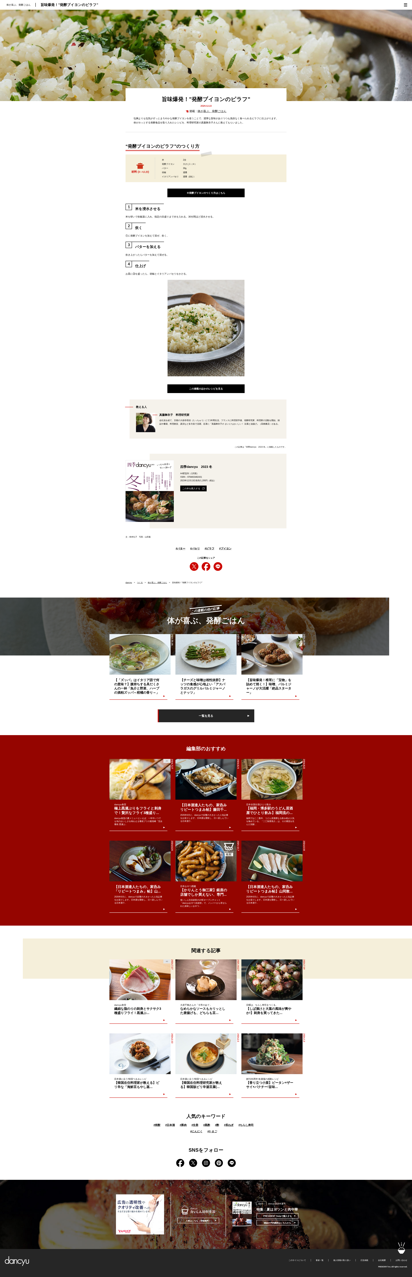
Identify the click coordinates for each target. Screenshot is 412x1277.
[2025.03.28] (140, 654)
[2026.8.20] (140, 861)
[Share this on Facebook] (206, 566)
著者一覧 (319, 1260)
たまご (212, 1131)
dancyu (129, 582)
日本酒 (170, 1125)
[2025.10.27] (206, 979)
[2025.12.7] (206, 861)
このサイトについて (297, 1260)
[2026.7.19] (272, 979)
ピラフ (209, 548)
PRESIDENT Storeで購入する (277, 1216)
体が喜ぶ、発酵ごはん (211, 111)
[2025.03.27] (206, 654)
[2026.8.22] (272, 779)
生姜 (195, 1125)
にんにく (196, 1131)
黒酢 (206, 1125)
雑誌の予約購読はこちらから (277, 1223)
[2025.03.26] (272, 654)
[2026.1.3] (272, 1053)
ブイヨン (225, 548)
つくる (140, 582)
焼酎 (157, 1125)
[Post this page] (194, 566)
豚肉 (183, 1125)
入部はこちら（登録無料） (198, 1221)
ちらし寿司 (246, 1125)
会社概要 (382, 1260)
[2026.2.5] (206, 1053)
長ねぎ (229, 1125)
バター (180, 548)
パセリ (195, 548)
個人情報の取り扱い (342, 1260)
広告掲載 (364, 1260)
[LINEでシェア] (218, 566)
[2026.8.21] (206, 779)
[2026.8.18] (272, 861)
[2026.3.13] (140, 1053)
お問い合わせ (401, 1260)
